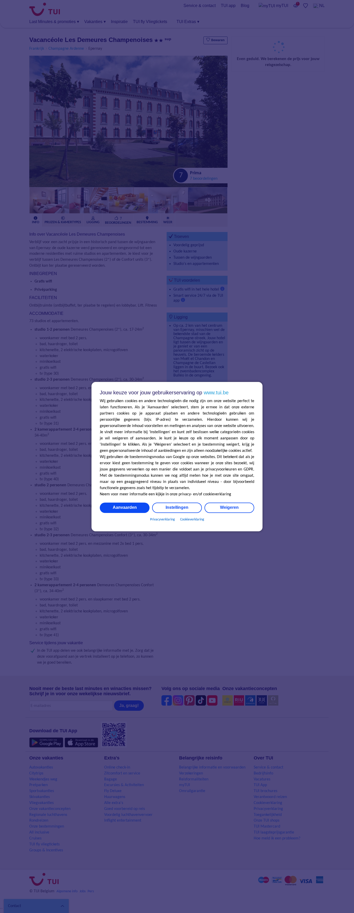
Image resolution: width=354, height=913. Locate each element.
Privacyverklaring (162, 519)
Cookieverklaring (192, 519)
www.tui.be (216, 392)
